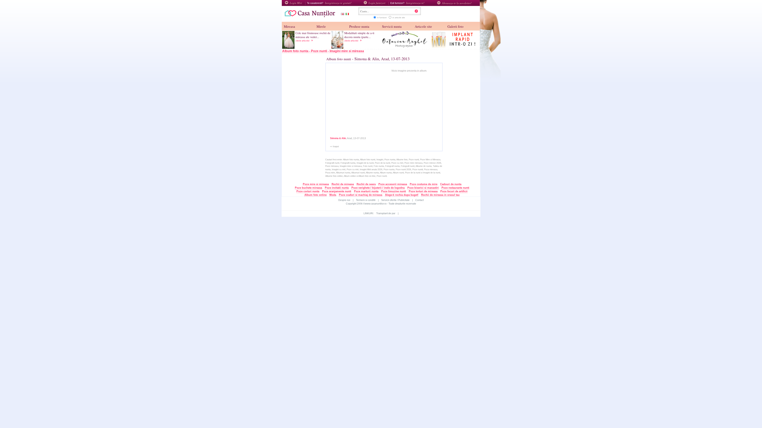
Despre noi (344, 200)
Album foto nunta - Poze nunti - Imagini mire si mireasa (323, 51)
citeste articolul (302, 40)
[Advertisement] (308, 120)
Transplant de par (385, 213)
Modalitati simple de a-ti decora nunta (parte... (359, 35)
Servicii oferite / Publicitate (395, 200)
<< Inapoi (334, 146)
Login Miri (296, 3)
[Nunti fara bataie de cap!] (308, 17)
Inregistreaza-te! (415, 3)
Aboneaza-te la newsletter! (457, 3)
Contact (419, 200)
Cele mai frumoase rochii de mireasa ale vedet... (312, 35)
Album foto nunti (338, 58)
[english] (341, 14)
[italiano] (346, 14)
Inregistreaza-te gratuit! (338, 3)
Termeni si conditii (365, 200)
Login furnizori (376, 3)
